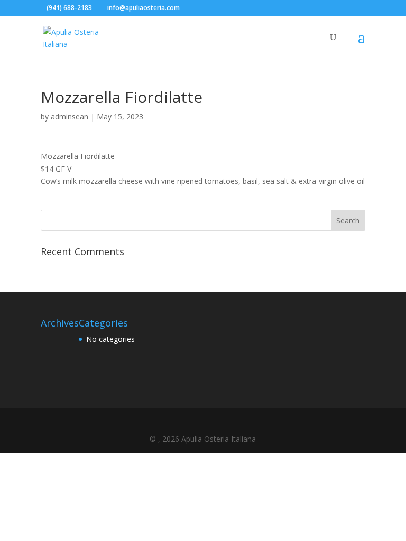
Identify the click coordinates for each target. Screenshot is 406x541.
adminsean (69, 116)
